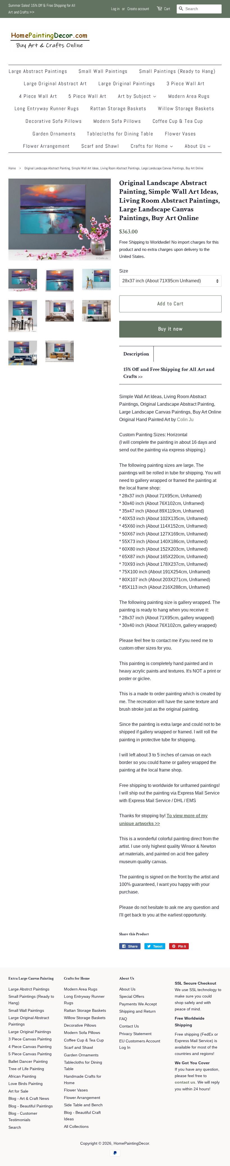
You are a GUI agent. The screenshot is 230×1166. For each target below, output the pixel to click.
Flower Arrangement (46, 146)
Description (136, 354)
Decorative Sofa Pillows (54, 121)
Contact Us (129, 1026)
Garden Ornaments (54, 133)
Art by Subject (135, 96)
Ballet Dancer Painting (28, 1061)
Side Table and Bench (83, 1105)
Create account (138, 8)
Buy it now (170, 328)
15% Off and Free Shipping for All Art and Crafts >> (169, 373)
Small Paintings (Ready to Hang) (177, 71)
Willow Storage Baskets (186, 108)
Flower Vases (180, 133)
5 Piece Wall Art (87, 96)
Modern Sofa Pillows (117, 121)
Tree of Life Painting (26, 1069)
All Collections (76, 1127)
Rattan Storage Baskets (118, 108)
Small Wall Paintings (103, 71)
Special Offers (131, 996)
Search (14, 1127)
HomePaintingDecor (131, 1143)
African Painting (22, 1076)
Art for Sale (18, 1091)
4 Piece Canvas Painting (30, 1047)
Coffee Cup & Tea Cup (178, 121)
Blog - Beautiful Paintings (30, 1106)
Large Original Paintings (126, 83)
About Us (196, 146)
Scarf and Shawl (100, 146)
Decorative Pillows (80, 1025)
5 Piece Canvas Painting (30, 1054)
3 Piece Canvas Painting (30, 1039)
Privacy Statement (135, 1034)
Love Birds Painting (25, 1084)
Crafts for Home (150, 146)
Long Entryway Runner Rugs (47, 108)
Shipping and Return (137, 1011)
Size (123, 271)
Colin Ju (185, 419)
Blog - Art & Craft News (28, 1098)
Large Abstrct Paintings (28, 989)
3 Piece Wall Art (186, 83)
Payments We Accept (138, 1004)
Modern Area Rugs (189, 96)
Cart (167, 8)
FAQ (123, 1019)
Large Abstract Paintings (38, 71)
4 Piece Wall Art (38, 96)
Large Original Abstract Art (55, 83)
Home (12, 168)
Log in (115, 8)
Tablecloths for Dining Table (120, 133)
